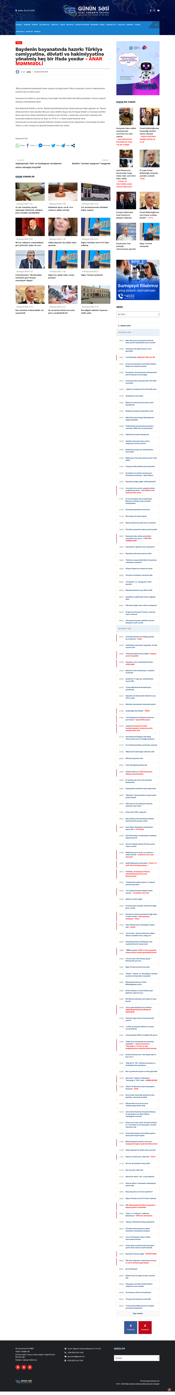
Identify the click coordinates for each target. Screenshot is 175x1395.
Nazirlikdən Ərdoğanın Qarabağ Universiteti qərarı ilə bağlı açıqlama (140, 738)
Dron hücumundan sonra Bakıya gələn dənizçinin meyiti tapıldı (140, 1134)
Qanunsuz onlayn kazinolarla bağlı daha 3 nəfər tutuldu (141, 916)
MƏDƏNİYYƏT (111, 25)
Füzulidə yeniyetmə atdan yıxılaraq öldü (141, 529)
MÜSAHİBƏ (94, 25)
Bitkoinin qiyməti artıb (134, 758)
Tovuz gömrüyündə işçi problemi (139, 1009)
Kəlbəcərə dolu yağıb (134, 899)
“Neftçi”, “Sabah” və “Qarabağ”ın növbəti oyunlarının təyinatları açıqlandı (141, 975)
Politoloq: (138, 874)
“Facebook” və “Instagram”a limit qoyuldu (138, 583)
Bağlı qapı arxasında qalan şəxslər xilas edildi (141, 459)
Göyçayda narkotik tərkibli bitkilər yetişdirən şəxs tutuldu (139, 1285)
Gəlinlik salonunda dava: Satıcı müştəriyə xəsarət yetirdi (138, 442)
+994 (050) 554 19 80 (75, 1353)
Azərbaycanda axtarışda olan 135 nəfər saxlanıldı (141, 382)
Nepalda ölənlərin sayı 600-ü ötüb (139, 590)
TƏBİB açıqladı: (141, 951)
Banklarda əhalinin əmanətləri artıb (139, 411)
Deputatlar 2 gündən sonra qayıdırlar (140, 547)
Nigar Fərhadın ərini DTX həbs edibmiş (141, 1198)
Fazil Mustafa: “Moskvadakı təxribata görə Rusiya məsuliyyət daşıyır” (28, 278)
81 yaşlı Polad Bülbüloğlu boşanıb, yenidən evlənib (149, 174)
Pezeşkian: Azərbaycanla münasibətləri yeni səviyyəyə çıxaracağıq (141, 373)
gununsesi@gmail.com (76, 1356)
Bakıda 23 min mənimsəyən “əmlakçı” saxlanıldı (140, 672)
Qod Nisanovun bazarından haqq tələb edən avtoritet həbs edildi (126, 178)
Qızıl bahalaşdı (131, 1269)
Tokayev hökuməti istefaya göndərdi (140, 1222)
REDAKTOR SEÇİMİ (82, 25)
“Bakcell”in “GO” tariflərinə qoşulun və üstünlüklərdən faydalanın (140, 1064)
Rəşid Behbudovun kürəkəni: (141, 864)
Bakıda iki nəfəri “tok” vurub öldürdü (140, 1177)
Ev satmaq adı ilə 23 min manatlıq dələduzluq (138, 781)
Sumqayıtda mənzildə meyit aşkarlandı (140, 788)
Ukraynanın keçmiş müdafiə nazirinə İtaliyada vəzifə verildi (140, 622)
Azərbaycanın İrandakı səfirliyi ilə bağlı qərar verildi (140, 907)
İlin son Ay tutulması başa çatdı (138, 1163)
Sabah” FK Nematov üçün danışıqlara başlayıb (140, 1088)
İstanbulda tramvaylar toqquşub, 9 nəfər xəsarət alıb (142, 646)
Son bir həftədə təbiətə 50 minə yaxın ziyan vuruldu (140, 845)
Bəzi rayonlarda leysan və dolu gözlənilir (141, 1071)
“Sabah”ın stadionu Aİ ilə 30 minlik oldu (141, 389)
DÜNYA (62, 25)
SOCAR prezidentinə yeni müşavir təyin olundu (140, 1000)
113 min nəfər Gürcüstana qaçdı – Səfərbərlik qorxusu (138, 960)
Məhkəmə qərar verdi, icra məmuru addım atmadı (140, 855)
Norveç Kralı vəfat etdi (134, 1170)
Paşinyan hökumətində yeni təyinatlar (140, 466)
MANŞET (19, 25)
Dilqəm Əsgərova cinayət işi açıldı (139, 568)
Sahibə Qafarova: (139, 773)
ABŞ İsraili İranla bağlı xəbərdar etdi (140, 752)
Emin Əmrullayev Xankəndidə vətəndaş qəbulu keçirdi (141, 837)
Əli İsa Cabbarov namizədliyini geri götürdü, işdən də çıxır (139, 992)
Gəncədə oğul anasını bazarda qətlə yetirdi (140, 1019)
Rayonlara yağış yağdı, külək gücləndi (141, 481)
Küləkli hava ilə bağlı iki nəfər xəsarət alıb (140, 1277)
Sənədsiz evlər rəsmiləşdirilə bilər (140, 663)
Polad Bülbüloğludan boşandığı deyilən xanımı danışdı (149, 135)
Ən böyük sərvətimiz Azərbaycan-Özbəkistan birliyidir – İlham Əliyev (139, 474)
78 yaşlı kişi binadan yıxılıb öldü (138, 1299)
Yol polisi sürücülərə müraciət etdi (138, 575)
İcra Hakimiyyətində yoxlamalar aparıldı (141, 745)
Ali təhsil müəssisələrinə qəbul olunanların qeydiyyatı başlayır (138, 1230)
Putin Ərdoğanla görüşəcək (136, 765)
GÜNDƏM (27, 25)
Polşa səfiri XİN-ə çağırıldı (135, 812)
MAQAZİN (29, 31)
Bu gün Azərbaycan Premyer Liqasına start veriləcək (140, 613)
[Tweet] (55, 145)
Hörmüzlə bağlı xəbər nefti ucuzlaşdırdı (141, 605)
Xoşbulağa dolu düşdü (137, 711)
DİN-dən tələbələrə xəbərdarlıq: (141, 1262)
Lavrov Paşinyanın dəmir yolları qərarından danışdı (138, 1238)
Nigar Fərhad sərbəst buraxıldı (137, 967)
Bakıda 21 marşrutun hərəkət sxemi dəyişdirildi (139, 404)
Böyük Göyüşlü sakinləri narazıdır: (141, 1143)
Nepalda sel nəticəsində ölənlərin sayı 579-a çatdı (141, 697)
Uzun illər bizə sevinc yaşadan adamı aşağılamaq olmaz (140, 490)
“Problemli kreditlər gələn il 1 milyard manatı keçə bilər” (140, 883)
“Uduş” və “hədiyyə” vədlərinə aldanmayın (138, 1214)
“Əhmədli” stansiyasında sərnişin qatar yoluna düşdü (140, 796)
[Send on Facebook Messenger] (44, 145)
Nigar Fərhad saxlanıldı (92, 275)
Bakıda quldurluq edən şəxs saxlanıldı (141, 523)
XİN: (140, 1206)
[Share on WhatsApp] (20, 145)
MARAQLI (37, 31)
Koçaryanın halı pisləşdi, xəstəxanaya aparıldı (126, 246)
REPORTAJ (70, 25)
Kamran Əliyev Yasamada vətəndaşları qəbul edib (141, 1184)
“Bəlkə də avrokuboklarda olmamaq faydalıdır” (141, 1045)
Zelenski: (139, 728)
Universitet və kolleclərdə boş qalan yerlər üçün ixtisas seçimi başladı (140, 1247)
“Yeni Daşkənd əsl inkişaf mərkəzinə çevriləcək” (139, 719)
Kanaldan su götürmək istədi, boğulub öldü (140, 598)
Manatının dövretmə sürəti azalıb (139, 553)
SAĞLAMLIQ (20, 31)
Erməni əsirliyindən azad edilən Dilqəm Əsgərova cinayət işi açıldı (140, 365)
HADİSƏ (137, 25)
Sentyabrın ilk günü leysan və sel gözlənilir (138, 350)
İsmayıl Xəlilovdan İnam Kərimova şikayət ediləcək (124, 215)
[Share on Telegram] (65, 145)
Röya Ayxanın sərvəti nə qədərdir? (139, 1192)
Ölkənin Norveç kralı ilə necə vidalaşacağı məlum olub (137, 1104)
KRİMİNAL (129, 25)
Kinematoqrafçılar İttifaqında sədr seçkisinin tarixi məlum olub (139, 943)
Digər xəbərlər (138, 1313)
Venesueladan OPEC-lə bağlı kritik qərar (142, 1035)
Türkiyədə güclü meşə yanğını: (141, 655)
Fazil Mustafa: (140, 357)
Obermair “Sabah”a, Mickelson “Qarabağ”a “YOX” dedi (141, 1079)
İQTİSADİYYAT (44, 25)
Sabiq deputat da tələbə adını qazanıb (141, 1150)
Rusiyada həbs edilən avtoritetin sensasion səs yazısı (138, 538)
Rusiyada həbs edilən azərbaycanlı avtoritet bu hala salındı (126, 136)
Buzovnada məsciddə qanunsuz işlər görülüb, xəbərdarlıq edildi (140, 1096)
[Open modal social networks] (73, 145)
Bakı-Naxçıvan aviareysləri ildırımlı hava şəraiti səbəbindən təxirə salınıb (140, 341)
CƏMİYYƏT (55, 25)
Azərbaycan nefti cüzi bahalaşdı (138, 1292)
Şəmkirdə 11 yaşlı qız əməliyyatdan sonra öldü (139, 680)
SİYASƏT (35, 25)
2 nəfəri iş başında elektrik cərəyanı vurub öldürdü (140, 1028)
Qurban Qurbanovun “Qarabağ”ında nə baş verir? (140, 1056)
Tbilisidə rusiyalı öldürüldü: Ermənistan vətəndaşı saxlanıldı (141, 561)
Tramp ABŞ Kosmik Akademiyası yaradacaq (138, 688)
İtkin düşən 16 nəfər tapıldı (136, 516)
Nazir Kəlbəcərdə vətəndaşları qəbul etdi (140, 926)
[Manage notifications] (169, 1390)
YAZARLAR (121, 25)
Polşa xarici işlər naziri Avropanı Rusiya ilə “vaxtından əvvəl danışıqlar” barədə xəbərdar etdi (141, 1125)
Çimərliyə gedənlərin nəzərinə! (137, 509)
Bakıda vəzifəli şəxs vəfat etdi (140, 1157)
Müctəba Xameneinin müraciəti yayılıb (141, 704)
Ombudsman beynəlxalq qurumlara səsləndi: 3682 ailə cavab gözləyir (139, 427)
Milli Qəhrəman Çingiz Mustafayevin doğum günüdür (140, 419)
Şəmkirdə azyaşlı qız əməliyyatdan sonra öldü (139, 451)
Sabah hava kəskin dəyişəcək (137, 434)
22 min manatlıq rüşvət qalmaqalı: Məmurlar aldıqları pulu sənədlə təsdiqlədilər (29, 210)
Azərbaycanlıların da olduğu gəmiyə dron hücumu (140, 638)
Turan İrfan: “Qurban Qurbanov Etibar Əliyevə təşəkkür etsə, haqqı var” (140, 934)
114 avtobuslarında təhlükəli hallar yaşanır (139, 892)
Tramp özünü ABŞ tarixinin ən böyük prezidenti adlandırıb (140, 1307)
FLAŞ (19, 43)
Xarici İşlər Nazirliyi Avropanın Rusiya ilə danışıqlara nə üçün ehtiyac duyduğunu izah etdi (140, 1114)
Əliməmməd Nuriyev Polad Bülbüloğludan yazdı (135, 983)
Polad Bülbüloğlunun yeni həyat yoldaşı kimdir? (149, 215)
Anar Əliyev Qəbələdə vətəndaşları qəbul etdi (139, 828)
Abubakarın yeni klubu (134, 396)
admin (29, 72)
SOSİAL (102, 25)
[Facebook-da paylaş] (30, 145)
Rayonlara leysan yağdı (141, 1254)
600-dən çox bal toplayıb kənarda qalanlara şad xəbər (139, 805)
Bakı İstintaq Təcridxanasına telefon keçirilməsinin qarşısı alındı (140, 820)
